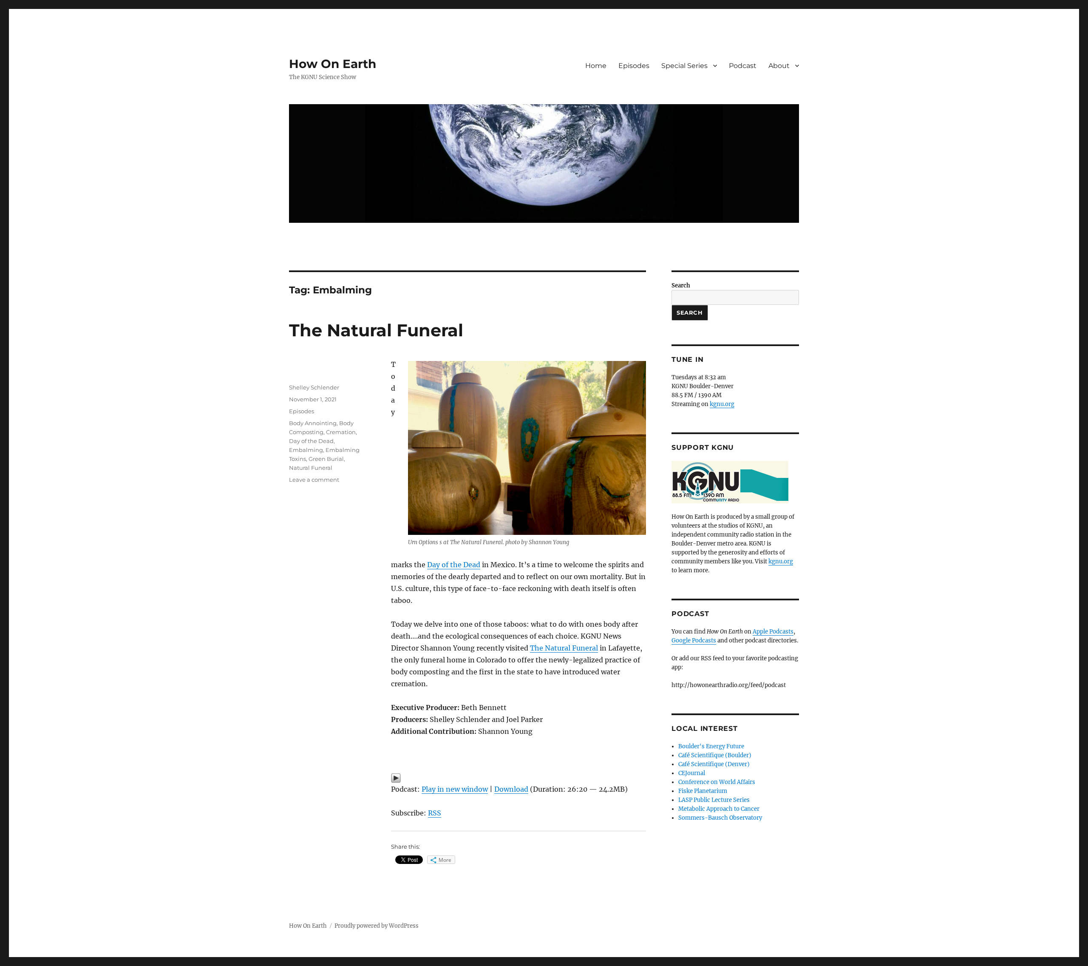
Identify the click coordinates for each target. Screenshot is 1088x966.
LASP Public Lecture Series (714, 800)
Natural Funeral (310, 467)
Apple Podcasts (773, 631)
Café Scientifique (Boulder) (714, 755)
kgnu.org (722, 404)
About (779, 66)
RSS (434, 813)
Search (681, 285)
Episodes (633, 66)
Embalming (306, 449)
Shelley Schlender (314, 387)
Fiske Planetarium (702, 791)
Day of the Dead (453, 564)
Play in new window (455, 789)
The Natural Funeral (376, 330)
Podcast (742, 66)
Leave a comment (314, 479)
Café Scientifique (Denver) (714, 764)
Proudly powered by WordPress (376, 925)
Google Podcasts (694, 640)
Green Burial (326, 458)
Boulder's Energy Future (711, 746)
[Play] (518, 778)
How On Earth (332, 64)
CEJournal (691, 773)
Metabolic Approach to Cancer (718, 809)
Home (595, 66)
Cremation (341, 432)
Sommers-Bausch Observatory (720, 817)
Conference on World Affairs (716, 782)
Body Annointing (313, 423)
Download (511, 789)
